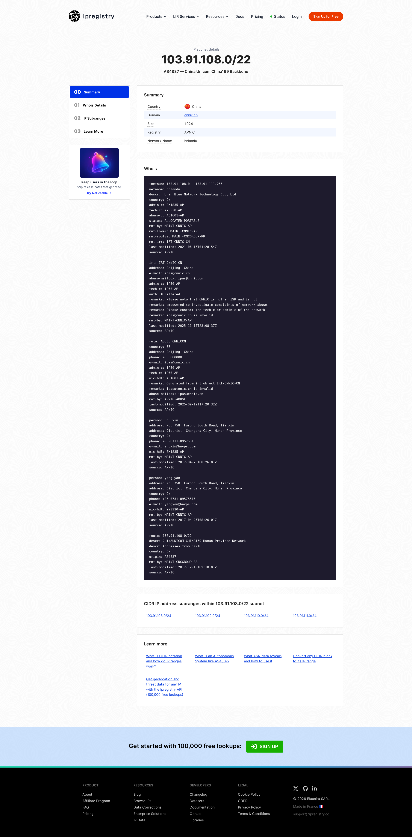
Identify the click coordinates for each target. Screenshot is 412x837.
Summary (87, 92)
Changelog (198, 794)
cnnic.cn (191, 115)
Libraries (197, 820)
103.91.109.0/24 (207, 616)
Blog (137, 794)
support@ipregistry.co (311, 814)
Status (279, 16)
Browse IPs (142, 801)
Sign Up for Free (326, 16)
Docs (239, 16)
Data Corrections (147, 807)
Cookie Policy (249, 794)
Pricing (257, 16)
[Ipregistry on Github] (306, 790)
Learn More (88, 131)
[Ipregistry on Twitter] (296, 790)
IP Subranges (90, 118)
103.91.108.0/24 (158, 616)
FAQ (85, 807)
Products (154, 16)
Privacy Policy (249, 807)
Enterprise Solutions (149, 814)
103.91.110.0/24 (256, 616)
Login (297, 16)
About (87, 794)
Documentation (202, 807)
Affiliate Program (96, 801)
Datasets (197, 801)
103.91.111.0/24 (305, 616)
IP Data (139, 820)
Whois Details (90, 105)
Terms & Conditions (254, 814)
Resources (215, 16)
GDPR (242, 801)
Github (195, 814)
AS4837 (171, 71)
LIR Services (184, 16)
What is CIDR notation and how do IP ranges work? (164, 661)
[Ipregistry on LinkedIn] (314, 790)
